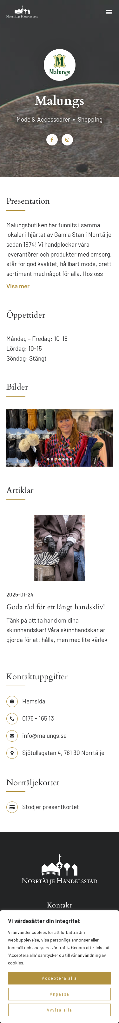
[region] (59, 966)
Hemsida (33, 701)
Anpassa (59, 994)
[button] (109, 12)
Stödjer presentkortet (50, 806)
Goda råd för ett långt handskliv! (55, 607)
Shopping (90, 119)
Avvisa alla (59, 1009)
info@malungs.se (44, 735)
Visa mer (18, 286)
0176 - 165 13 (38, 718)
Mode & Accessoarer (43, 119)
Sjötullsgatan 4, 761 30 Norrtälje (63, 752)
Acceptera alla (59, 978)
